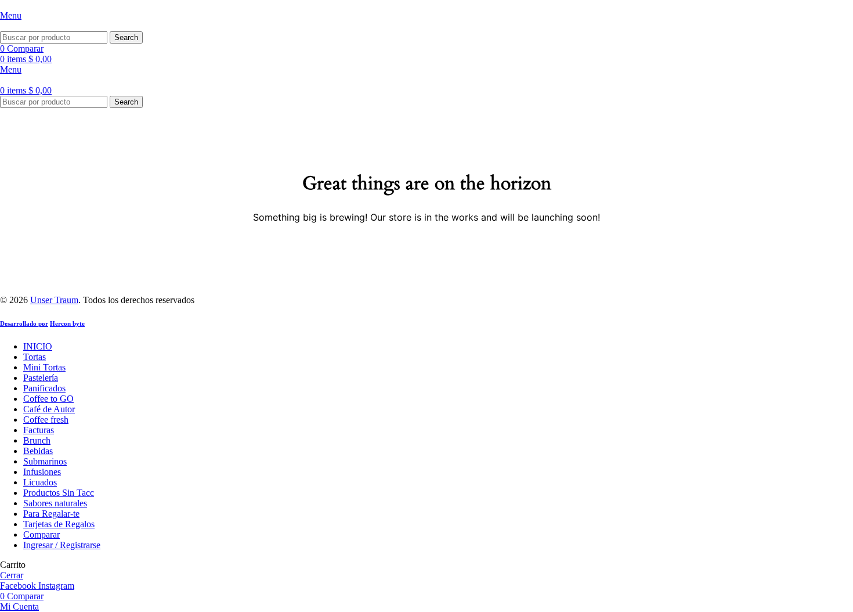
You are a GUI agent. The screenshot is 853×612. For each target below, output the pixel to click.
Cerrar (11, 575)
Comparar (41, 534)
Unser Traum (54, 300)
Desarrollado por (24, 323)
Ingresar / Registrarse (61, 545)
